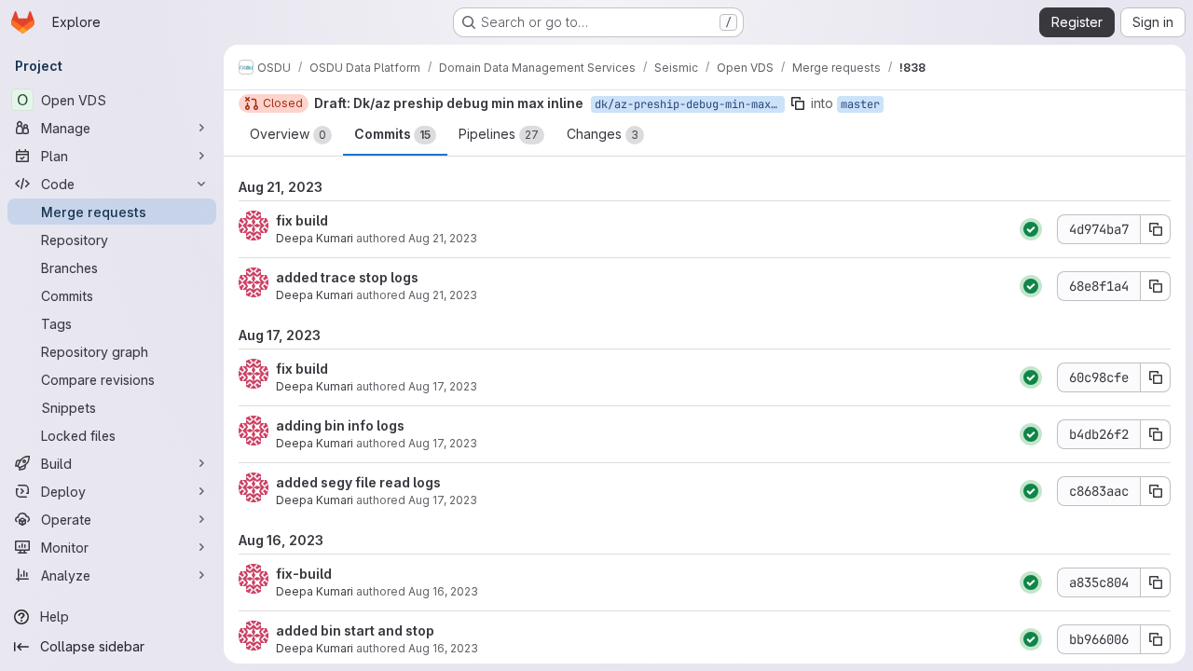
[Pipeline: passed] (1031, 229)
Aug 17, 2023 (442, 386)
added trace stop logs (347, 277)
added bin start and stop (355, 630)
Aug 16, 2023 (443, 591)
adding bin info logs (340, 425)
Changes (602, 134)
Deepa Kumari (314, 238)
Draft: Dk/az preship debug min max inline (448, 103)
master (860, 104)
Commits (392, 134)
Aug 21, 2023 (442, 238)
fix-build (304, 574)
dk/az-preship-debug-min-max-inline (690, 104)
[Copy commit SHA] (1156, 229)
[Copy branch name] (798, 103)
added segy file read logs (358, 482)
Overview (288, 134)
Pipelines (499, 134)
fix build (302, 220)
